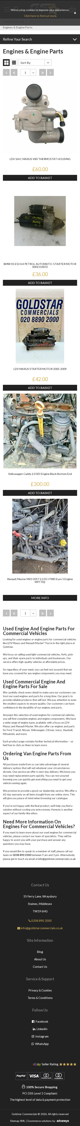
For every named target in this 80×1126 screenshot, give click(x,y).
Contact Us (40, 966)
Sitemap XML (17, 1120)
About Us (40, 959)
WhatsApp (42, 1044)
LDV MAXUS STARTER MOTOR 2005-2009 (40, 369)
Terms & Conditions (40, 997)
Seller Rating (50, 1064)
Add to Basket (40, 178)
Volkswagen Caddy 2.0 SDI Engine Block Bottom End (40, 473)
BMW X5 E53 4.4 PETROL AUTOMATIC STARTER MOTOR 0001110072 (40, 265)
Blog (40, 951)
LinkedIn (42, 1030)
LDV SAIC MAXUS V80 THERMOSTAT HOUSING (40, 159)
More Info (40, 598)
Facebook (42, 1022)
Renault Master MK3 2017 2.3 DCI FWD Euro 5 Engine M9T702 (40, 580)
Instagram (42, 1037)
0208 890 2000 (41, 920)
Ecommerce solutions (40, 1120)
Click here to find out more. (40, 15)
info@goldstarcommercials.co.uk (57, 858)
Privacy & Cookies (40, 990)
